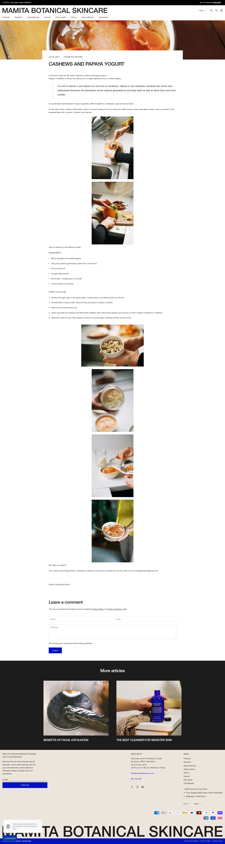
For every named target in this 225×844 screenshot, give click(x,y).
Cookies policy (217, 841)
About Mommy (190, 766)
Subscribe (25, 785)
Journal (47, 17)
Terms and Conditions (191, 841)
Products (6, 17)
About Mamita (87, 17)
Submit (55, 650)
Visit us (74, 17)
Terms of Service (115, 609)
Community (103, 17)
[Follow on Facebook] (132, 787)
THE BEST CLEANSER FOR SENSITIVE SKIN (144, 740)
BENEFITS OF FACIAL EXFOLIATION (65, 740)
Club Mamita (189, 783)
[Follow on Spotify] (142, 787)
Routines (18, 17)
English (201, 10)
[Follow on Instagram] (137, 787)
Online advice (189, 769)
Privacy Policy (98, 609)
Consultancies (33, 17)
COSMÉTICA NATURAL (73, 57)
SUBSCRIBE (217, 2)
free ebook (188, 780)
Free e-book (61, 17)
